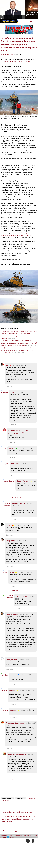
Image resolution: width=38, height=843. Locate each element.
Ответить (9, 386)
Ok (28, 841)
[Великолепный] (2, 614)
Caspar (8, 525)
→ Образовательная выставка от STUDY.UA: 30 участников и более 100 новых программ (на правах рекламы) (18, 819)
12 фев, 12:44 (24, 660)
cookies (21, 841)
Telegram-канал (14, 837)
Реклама (19, 34)
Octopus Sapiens (18, 503)
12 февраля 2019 (7, 54)
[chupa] (5, 572)
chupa (12, 572)
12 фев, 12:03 (24, 614)
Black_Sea (15, 463)
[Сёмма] (3, 448)
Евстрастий (10, 541)
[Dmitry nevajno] (2, 660)
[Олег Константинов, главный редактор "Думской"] (4, 430)
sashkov (13, 675)
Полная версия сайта (6, 835)
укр (31, 21)
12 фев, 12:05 (24, 572)
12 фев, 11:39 (23, 448)
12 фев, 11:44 (20, 525)
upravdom (13, 392)
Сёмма (11, 448)
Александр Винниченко (15, 723)
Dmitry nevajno (11, 660)
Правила (31, 798)
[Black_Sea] (5, 463)
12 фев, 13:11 (26, 710)
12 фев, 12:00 (21, 541)
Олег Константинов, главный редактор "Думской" (19, 432)
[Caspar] (2, 525)
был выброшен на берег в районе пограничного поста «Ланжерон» (15, 63)
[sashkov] (4, 675)
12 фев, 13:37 (31, 723)
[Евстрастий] (2, 541)
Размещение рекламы (19, 835)
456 (7, 365)
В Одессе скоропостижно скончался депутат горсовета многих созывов (12, 17)
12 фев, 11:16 (24, 392)
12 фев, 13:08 (26, 675)
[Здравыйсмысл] (9, 481)
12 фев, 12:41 (30, 433)
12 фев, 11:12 (18, 365)
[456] (2, 365)
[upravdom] (4, 392)
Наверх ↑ (5, 801)
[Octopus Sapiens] (6, 506)
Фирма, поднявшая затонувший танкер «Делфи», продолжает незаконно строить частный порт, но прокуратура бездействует (19, 343)
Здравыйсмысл (23, 481)
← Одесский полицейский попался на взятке (17, 812)
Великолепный (12, 614)
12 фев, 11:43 (25, 463)
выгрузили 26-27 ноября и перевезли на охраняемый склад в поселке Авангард (19, 234)
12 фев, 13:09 (25, 690)
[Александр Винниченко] (2, 723)
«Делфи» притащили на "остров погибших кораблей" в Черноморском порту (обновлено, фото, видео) (17, 350)
